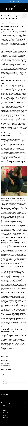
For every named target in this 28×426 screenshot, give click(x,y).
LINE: (2, 363)
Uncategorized (14, 20)
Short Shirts (5, 383)
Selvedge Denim (6, 379)
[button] (25, 403)
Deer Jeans (5, 20)
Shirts (4, 381)
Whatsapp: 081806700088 (7, 365)
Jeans (4, 374)
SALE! (4, 376)
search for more (4, 349)
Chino (4, 372)
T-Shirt (4, 386)
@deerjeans (6, 363)
